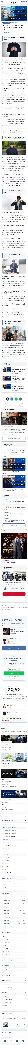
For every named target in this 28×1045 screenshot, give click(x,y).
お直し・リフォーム (6, 878)
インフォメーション (6, 932)
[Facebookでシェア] (12, 399)
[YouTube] (17, 1041)
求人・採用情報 (5, 965)
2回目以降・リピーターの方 (8, 763)
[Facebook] (5, 1041)
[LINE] (23, 1041)
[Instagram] (11, 1041)
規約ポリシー (5, 992)
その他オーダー (5, 854)
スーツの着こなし (6, 32)
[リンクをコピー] (20, 399)
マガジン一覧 (14, 525)
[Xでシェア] (7, 399)
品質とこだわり (5, 779)
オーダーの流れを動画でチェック (9, 800)
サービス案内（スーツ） (7, 820)
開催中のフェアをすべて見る (14, 648)
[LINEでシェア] (16, 399)
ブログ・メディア (6, 980)
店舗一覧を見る (14, 594)
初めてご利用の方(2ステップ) (8, 745)
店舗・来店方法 (5, 893)
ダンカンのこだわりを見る (14, 438)
